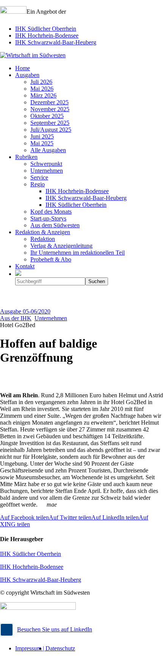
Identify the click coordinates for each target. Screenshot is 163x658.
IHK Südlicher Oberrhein (45, 28)
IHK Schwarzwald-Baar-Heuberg (55, 42)
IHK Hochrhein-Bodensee (46, 35)
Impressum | (30, 648)
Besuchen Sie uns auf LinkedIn (54, 629)
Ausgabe (25, 311)
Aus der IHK (15, 318)
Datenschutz (60, 648)
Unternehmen (50, 318)
